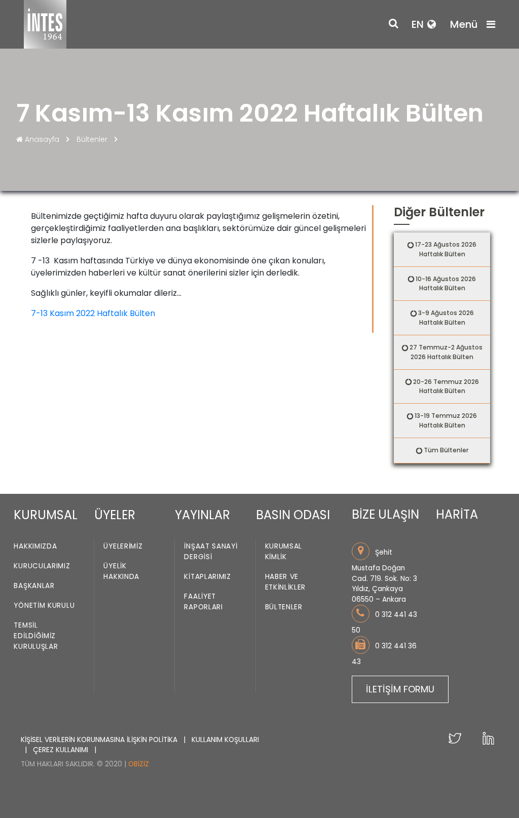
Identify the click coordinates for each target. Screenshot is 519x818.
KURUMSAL (46, 515)
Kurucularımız (42, 566)
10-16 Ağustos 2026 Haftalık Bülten (446, 284)
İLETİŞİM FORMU (400, 689)
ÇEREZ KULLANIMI (61, 750)
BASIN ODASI (293, 515)
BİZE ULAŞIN (385, 514)
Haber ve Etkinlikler (285, 582)
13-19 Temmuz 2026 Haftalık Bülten (446, 420)
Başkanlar (34, 586)
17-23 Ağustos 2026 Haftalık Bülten (445, 249)
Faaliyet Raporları (203, 602)
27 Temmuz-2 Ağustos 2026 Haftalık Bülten (446, 352)
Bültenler (92, 139)
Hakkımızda (35, 547)
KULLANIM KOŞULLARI (225, 740)
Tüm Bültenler (446, 450)
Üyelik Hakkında (121, 572)
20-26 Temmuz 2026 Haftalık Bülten (446, 386)
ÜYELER (114, 515)
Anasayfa (42, 139)
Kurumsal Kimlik (284, 552)
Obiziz (138, 764)
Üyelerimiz (122, 547)
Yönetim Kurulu (44, 606)
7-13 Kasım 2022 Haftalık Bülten (93, 313)
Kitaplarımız (207, 577)
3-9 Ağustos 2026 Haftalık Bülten (446, 317)
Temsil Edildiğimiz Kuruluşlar (36, 636)
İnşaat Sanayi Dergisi (210, 552)
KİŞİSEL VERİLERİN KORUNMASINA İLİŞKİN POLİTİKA (100, 740)
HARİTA (457, 514)
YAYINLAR (202, 515)
